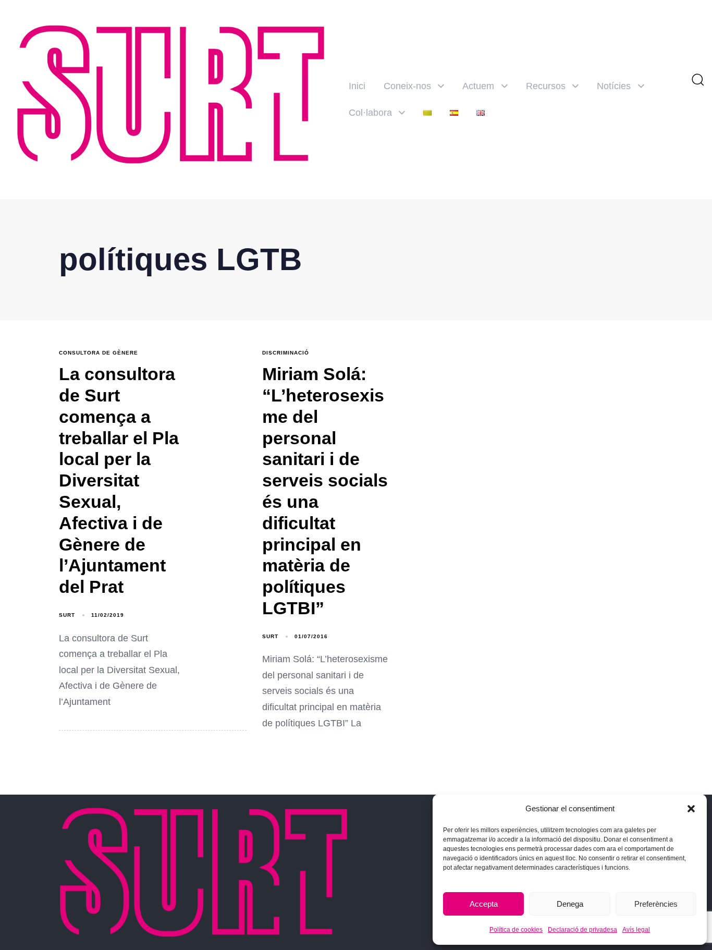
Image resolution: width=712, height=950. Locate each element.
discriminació (285, 353)
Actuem (478, 86)
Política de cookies (516, 929)
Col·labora (370, 112)
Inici (357, 86)
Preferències (656, 903)
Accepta (484, 903)
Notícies (614, 86)
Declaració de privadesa (582, 929)
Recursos (546, 86)
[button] (691, 808)
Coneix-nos (407, 86)
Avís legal (636, 929)
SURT (67, 615)
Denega (570, 903)
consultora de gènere (98, 353)
